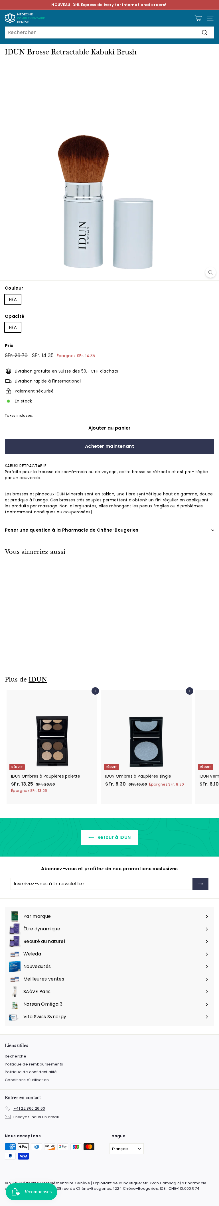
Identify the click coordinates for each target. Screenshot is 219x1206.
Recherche (15, 1056)
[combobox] (109, 32)
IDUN (38, 679)
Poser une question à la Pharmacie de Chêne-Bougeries (72, 530)
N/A (13, 299)
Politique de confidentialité (31, 1072)
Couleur (14, 288)
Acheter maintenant (109, 446)
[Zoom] (210, 272)
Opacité (14, 316)
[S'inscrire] (200, 884)
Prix (9, 346)
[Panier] (198, 18)
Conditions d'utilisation (27, 1080)
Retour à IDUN (113, 837)
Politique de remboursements (34, 1064)
